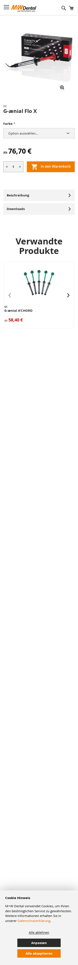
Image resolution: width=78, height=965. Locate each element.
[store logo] (24, 8)
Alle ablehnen (39, 932)
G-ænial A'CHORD (18, 310)
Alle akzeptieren (39, 953)
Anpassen (39, 943)
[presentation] (68, 295)
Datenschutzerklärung (34, 920)
